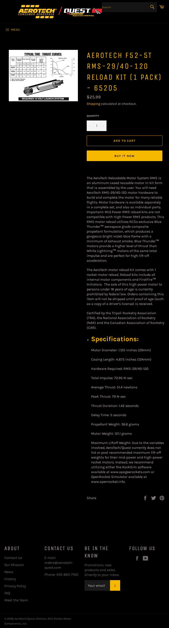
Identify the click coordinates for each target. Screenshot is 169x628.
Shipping (93, 104)
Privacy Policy (15, 586)
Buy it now (124, 156)
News (8, 572)
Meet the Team (16, 600)
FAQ (7, 593)
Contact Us (13, 558)
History (10, 579)
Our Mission (14, 565)
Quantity (93, 115)
